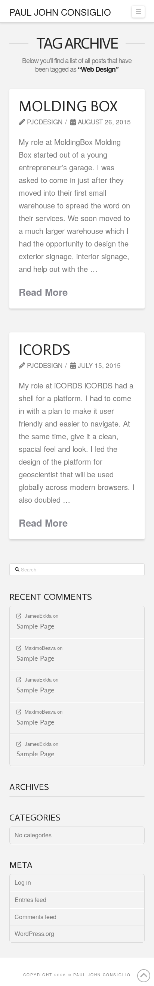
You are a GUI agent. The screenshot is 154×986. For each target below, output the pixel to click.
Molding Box (68, 106)
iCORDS (44, 350)
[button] (138, 12)
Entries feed (30, 899)
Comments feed (35, 916)
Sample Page (35, 626)
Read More (43, 292)
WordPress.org (34, 933)
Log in (23, 882)
